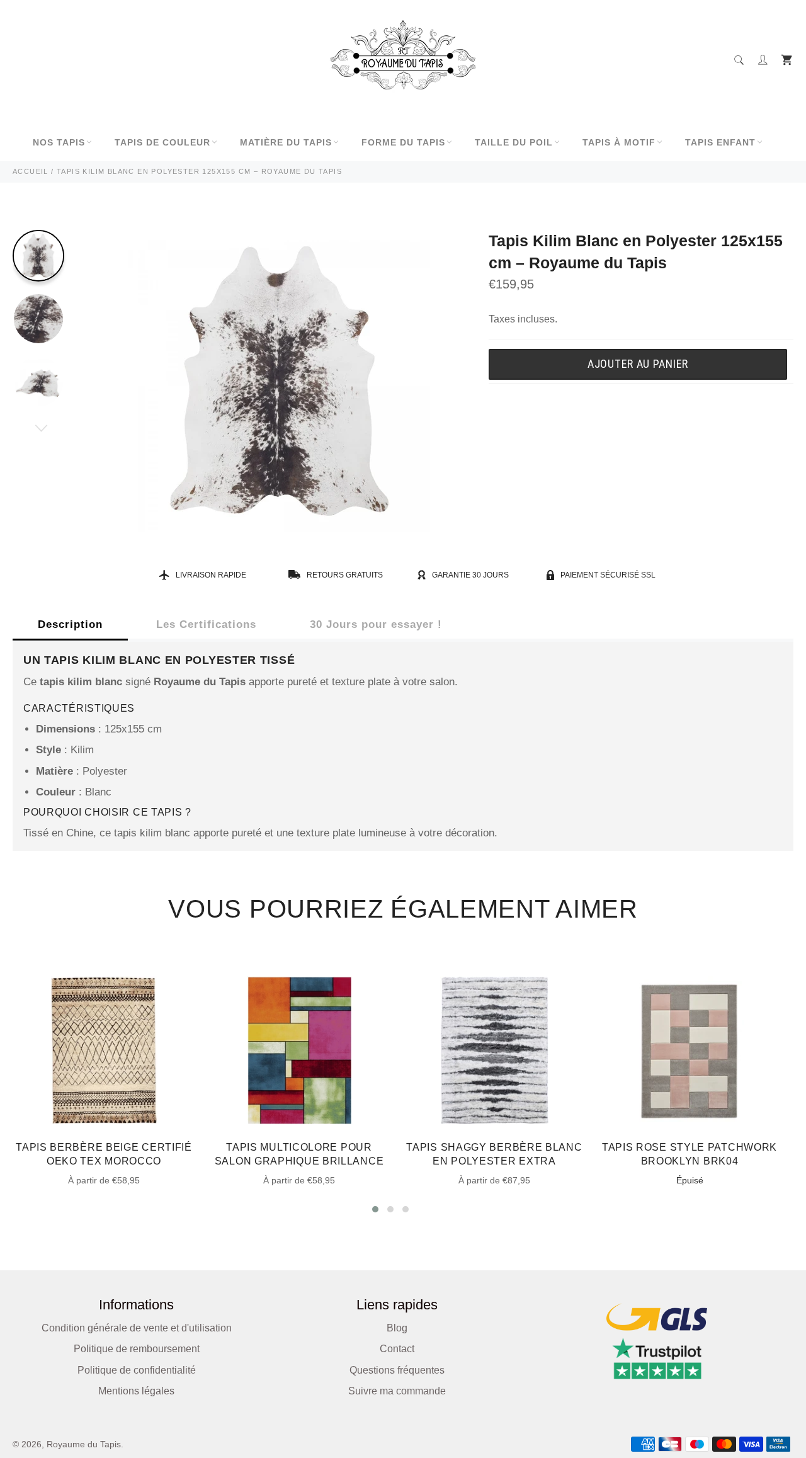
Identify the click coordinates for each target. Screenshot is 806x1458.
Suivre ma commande (397, 1391)
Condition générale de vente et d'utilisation (137, 1328)
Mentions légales (136, 1391)
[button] (375, 1209)
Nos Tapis (59, 142)
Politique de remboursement (137, 1348)
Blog (397, 1328)
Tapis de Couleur (162, 142)
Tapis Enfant (720, 142)
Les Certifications (206, 624)
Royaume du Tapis (84, 1444)
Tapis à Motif (619, 142)
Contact (397, 1348)
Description (70, 624)
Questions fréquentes (397, 1370)
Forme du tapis (403, 142)
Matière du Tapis (286, 142)
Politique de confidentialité (136, 1370)
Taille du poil (514, 142)
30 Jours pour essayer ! (376, 624)
